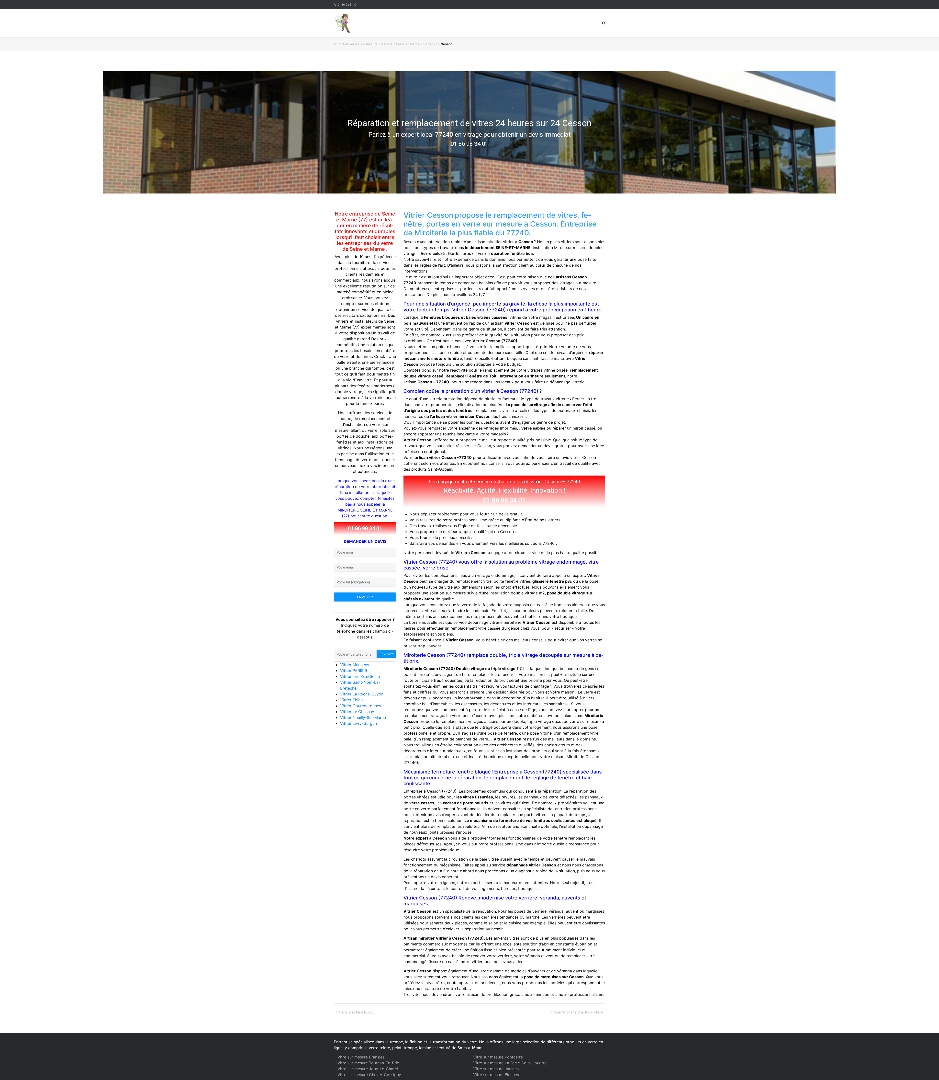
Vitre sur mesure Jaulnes (496, 1068)
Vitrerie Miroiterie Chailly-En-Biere (576, 1012)
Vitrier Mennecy (354, 664)
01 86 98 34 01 (347, 4)
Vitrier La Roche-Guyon (361, 694)
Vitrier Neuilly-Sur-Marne (363, 717)
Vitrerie (386, 44)
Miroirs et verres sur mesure (356, 44)
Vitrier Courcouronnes (360, 705)
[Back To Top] (927, 1068)
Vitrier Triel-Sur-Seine (360, 676)
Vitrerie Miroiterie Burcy (354, 1012)
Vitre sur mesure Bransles (360, 1057)
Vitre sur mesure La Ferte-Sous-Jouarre (510, 1062)
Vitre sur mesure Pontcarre (498, 1057)
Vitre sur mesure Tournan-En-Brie (368, 1062)
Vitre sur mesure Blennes (496, 1074)
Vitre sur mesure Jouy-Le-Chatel (367, 1068)
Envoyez (386, 654)
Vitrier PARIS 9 (353, 670)
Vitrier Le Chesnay (357, 711)
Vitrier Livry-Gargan (358, 723)
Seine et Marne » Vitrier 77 (416, 44)
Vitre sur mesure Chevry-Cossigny (369, 1074)
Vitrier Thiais (351, 699)
